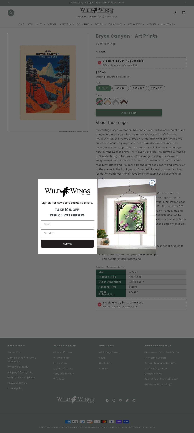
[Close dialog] (152, 183)
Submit (67, 244)
